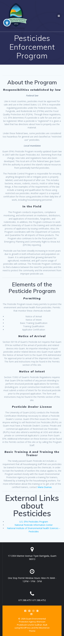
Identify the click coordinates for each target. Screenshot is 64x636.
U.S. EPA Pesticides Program (33, 521)
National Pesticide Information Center (34, 524)
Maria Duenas (45, 487)
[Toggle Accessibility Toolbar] (7, 22)
